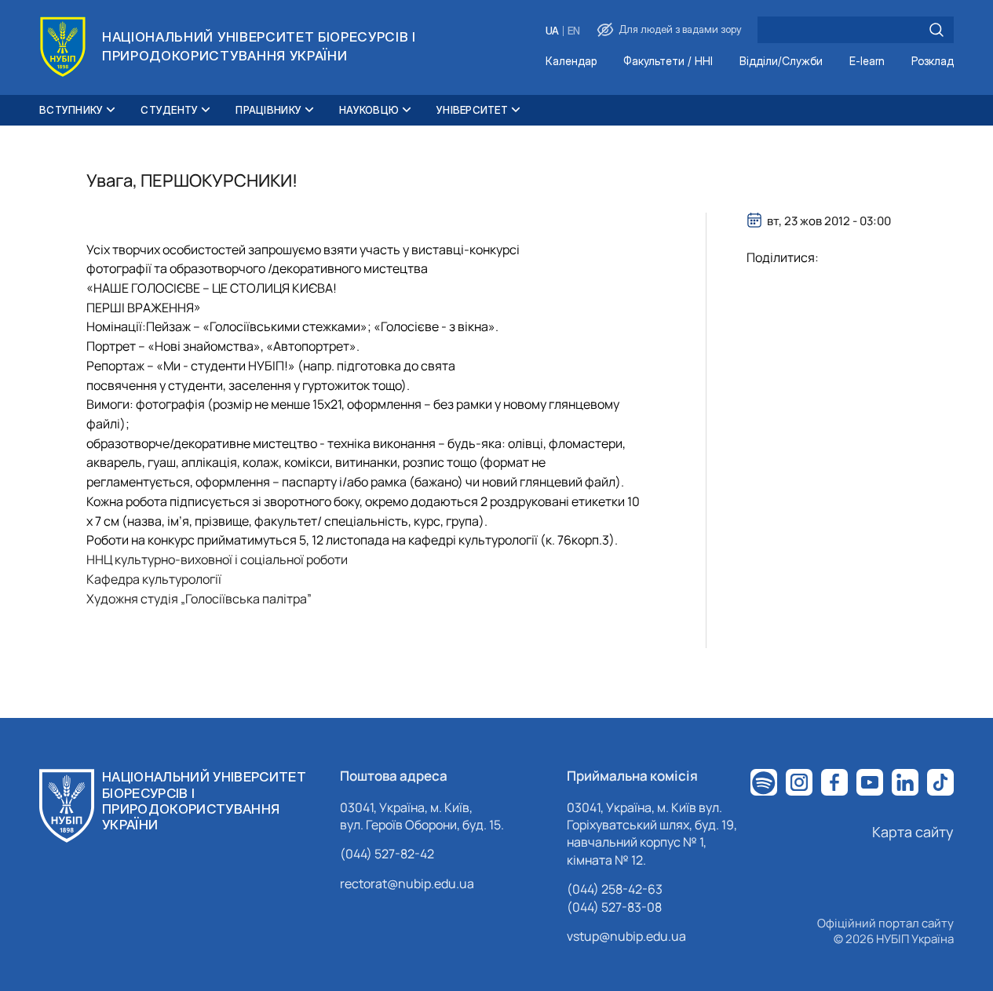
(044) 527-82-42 (387, 853)
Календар (571, 61)
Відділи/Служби (781, 61)
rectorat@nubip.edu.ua (407, 883)
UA (552, 31)
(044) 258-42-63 (615, 889)
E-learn (867, 61)
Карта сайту (913, 832)
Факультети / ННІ (668, 61)
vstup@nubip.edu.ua (626, 936)
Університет (472, 110)
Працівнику (268, 110)
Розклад (932, 61)
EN (574, 31)
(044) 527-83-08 (614, 907)
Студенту (169, 110)
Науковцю (369, 110)
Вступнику (71, 110)
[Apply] (936, 29)
